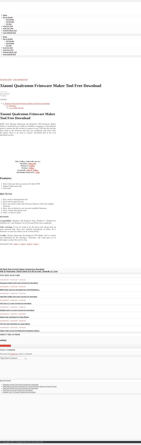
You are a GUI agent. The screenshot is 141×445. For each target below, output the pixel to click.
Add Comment (5, 93)
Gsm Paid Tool (22, 313)
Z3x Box (9, 24)
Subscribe (32, 164)
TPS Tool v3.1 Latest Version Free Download (15, 303)
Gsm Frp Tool (8, 26)
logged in (13, 354)
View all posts (5, 346)
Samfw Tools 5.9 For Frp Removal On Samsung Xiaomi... (20, 331)
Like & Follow (32, 170)
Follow (32, 166)
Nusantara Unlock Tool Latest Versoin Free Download (19, 283)
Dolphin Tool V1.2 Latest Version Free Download (17, 310)
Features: (11, 106)
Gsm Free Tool (8, 28)
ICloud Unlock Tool (10, 30)
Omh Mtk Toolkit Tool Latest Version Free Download (18, 296)
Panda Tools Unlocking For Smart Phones (14, 317)
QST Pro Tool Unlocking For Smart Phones (15, 324)
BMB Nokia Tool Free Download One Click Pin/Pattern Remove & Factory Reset (30, 386)
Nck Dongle (10, 19)
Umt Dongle (10, 22)
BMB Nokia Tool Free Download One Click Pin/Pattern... (20, 290)
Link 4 (36, 244)
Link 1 (16, 244)
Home (5, 15)
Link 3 (29, 244)
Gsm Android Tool (9, 33)
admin (4, 95)
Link (38, 172)
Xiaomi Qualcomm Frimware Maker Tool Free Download (26, 103)
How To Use (16, 108)
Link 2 (22, 244)
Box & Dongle (8, 17)
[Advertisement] (26, 5)
